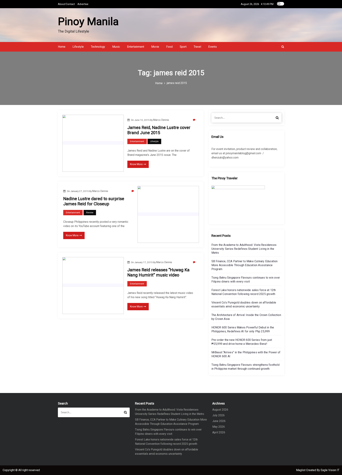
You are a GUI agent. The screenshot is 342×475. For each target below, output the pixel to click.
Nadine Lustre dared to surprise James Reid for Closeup (93, 201)
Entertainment (135, 46)
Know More (136, 164)
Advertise (82, 4)
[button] (282, 46)
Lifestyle (78, 46)
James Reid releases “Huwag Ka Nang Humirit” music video (158, 272)
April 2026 (218, 432)
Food (169, 46)
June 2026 (219, 421)
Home (61, 46)
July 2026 (218, 415)
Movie (155, 46)
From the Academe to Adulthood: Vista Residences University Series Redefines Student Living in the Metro (243, 248)
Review (89, 212)
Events (212, 46)
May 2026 (218, 426)
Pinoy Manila (88, 21)
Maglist (301, 470)
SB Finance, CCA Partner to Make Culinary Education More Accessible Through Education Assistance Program (244, 265)
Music (116, 46)
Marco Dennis (161, 119)
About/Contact (66, 4)
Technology (98, 46)
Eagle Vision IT (330, 470)
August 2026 (220, 409)
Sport (183, 46)
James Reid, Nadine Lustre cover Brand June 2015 (158, 130)
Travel (197, 46)
